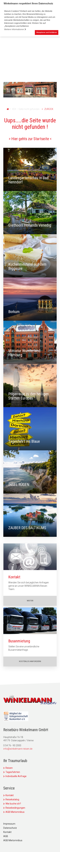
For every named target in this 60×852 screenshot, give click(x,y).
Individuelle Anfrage (16, 776)
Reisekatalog (12, 799)
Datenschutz (10, 828)
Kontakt (10, 795)
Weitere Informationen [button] (14, 29)
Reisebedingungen (15, 807)
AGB (5, 836)
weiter (30, 601)
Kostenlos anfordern (30, 661)
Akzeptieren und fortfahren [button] (46, 32)
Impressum (9, 823)
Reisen (9, 768)
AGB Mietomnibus (15, 812)
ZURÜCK (48, 109)
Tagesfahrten (13, 772)
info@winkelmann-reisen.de (17, 748)
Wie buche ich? (13, 803)
